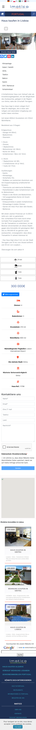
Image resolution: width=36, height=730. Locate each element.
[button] (2, 41)
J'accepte (18, 727)
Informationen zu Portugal (18, 694)
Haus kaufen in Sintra (18, 551)
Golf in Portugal (18, 686)
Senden (18, 468)
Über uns (18, 709)
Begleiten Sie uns (18, 698)
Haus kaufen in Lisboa (18, 628)
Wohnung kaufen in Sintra (18, 590)
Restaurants (18, 690)
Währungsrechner (11, 294)
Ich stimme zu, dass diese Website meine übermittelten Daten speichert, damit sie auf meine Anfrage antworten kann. (18, 460)
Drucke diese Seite (8, 52)
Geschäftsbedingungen (18, 717)
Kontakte (18, 713)
